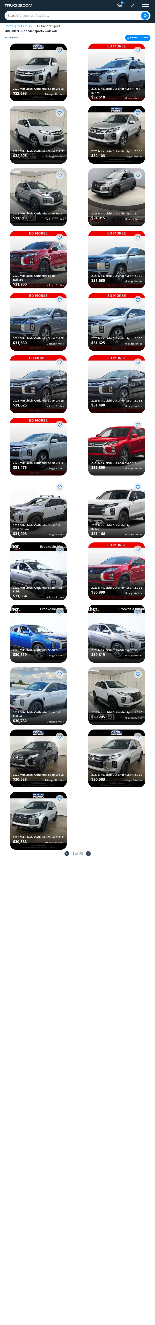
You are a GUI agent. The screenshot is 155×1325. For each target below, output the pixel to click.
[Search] (145, 16)
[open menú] (145, 5)
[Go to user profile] (133, 5)
